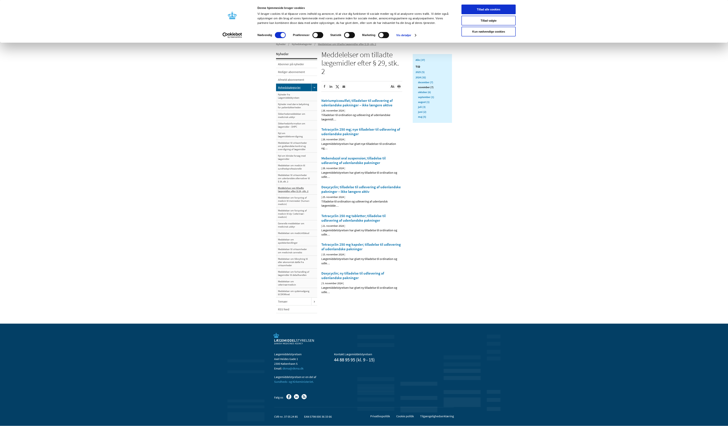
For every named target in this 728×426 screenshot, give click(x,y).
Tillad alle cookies (488, 9)
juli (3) (422, 107)
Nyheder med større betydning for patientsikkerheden (293, 106)
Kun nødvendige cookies (488, 31)
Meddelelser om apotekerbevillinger (288, 241)
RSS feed (283, 309)
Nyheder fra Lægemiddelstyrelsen (288, 96)
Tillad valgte (489, 20)
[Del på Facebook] (324, 87)
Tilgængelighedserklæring (437, 416)
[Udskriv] (399, 87)
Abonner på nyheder (291, 64)
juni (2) (422, 112)
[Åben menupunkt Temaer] (314, 301)
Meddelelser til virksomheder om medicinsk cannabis (292, 251)
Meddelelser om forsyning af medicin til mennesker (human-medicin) (294, 201)
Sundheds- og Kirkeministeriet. (294, 382)
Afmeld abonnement (291, 80)
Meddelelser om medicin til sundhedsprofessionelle (291, 167)
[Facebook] (289, 398)
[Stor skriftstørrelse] (392, 87)
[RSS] (304, 398)
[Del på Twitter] (337, 87)
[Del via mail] (344, 87)
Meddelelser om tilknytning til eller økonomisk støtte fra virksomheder (293, 262)
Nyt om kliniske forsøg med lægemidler (292, 157)
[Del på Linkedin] (331, 87)
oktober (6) (424, 92)
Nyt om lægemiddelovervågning (290, 135)
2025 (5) (420, 72)
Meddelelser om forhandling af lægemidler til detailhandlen (293, 273)
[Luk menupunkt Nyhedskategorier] (314, 87)
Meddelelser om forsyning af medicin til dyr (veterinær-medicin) (292, 214)
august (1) (424, 102)
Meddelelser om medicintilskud (293, 233)
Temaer (283, 301)
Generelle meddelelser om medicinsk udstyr (291, 225)
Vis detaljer (403, 35)
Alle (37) (420, 60)
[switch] (317, 35)
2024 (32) (421, 77)
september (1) (426, 97)
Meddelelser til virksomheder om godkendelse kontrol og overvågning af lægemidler (292, 146)
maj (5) (422, 116)
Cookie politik (405, 416)
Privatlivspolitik (380, 416)
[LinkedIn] (296, 398)
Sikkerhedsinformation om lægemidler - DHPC (291, 125)
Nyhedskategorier (302, 44)
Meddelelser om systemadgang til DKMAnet (293, 292)
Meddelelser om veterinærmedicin (287, 283)
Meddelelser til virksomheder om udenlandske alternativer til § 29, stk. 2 (294, 178)
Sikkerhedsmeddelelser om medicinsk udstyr (291, 115)
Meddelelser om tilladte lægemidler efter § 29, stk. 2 (347, 44)
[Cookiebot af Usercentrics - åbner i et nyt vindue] (232, 35)
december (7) (425, 82)
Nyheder (281, 44)
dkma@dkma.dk (293, 368)
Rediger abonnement (291, 72)
